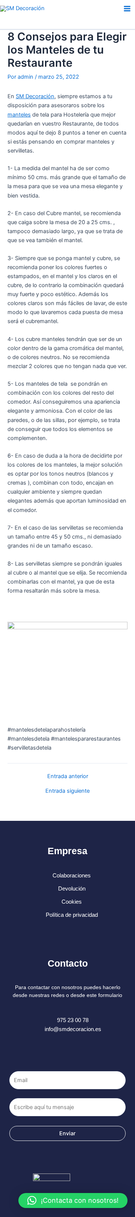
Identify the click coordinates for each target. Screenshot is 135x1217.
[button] (73, 1200)
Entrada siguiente (67, 791)
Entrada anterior (67, 776)
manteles (19, 114)
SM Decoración (35, 96)
